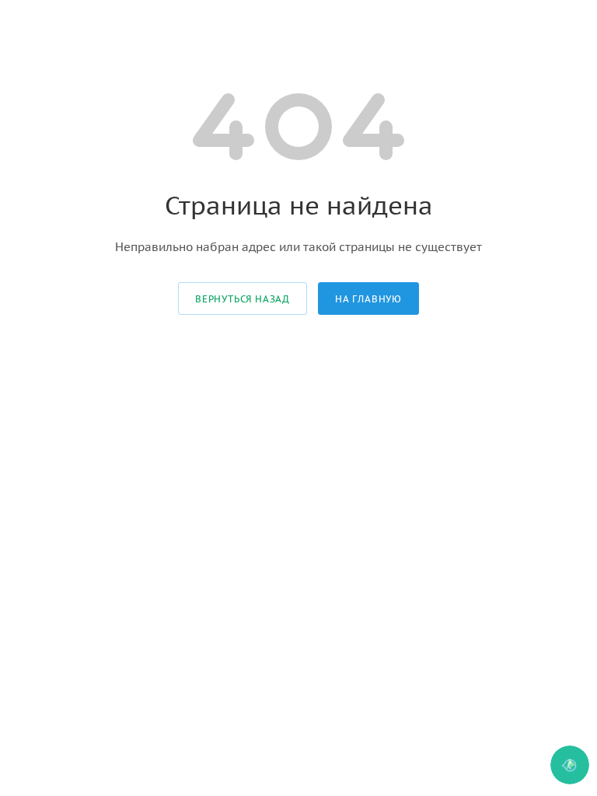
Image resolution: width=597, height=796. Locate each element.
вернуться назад (242, 299)
